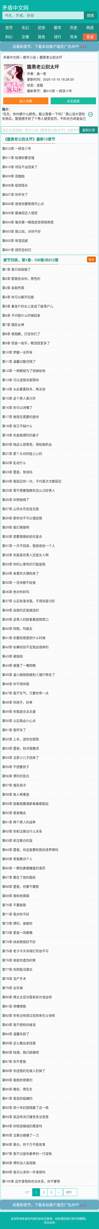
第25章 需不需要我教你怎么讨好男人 (28, 490)
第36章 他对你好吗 (15, 591)
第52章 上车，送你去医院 (20, 739)
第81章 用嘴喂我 (14, 1006)
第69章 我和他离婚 (15, 895)
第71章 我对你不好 (15, 914)
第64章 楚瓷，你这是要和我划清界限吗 (30, 849)
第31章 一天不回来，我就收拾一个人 (28, 545)
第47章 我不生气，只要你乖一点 (25, 693)
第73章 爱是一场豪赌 (17, 932)
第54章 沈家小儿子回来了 (20, 757)
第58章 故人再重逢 (15, 794)
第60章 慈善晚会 (14, 812)
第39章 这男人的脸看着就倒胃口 (25, 619)
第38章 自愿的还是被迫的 (20, 610)
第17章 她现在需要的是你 (20, 416)
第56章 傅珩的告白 (15, 776)
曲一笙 (41, 73)
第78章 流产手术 (14, 978)
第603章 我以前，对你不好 (21, 231)
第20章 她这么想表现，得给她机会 (27, 444)
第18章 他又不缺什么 (17, 425)
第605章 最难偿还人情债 (20, 212)
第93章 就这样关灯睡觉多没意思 (25, 1116)
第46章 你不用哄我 (15, 683)
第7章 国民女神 (13, 324)
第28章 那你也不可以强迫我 (22, 518)
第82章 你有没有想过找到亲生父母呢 (28, 1015)
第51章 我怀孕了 (14, 729)
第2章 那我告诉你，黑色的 (21, 278)
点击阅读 (73, 101)
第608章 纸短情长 (15, 185)
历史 (73, 27)
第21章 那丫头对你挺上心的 (22, 453)
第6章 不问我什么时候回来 (21, 315)
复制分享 (88, 130)
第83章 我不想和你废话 (19, 1024)
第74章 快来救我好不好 (19, 941)
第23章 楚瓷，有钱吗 (17, 472)
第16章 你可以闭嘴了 (17, 407)
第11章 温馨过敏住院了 (19, 361)
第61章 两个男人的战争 (19, 822)
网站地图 (49, 1222)
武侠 (41, 27)
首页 (9, 27)
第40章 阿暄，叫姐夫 (17, 628)
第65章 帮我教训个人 (17, 858)
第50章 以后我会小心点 (19, 720)
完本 (73, 36)
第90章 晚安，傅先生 (17, 1089)
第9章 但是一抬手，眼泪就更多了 (26, 343)
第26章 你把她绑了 (15, 499)
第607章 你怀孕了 (15, 194)
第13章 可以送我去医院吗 (20, 379)
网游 (90, 27)
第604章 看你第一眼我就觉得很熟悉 (28, 222)
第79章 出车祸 (12, 987)
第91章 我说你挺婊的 (17, 1098)
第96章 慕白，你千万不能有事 (23, 1144)
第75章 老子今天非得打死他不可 (25, 951)
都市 (57, 27)
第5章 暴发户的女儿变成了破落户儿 (27, 306)
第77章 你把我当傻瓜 (17, 969)
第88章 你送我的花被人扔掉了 (23, 1070)
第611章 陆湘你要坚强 (18, 157)
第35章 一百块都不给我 (19, 582)
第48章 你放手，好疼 (17, 702)
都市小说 (29, 57)
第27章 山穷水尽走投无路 (20, 508)
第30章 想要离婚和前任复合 (22, 536)
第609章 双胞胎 (13, 176)
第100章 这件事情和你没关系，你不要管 (31, 1181)
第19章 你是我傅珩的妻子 (20, 435)
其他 (41, 36)
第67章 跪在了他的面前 (19, 877)
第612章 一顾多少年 (57, 90)
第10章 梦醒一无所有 (17, 352)
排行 (57, 36)
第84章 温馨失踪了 (15, 1033)
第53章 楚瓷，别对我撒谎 (20, 748)
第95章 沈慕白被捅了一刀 (20, 1135)
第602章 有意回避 (15, 240)
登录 (90, 36)
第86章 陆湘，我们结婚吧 (20, 1052)
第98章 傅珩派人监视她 (19, 1162)
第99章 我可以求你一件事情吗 (23, 1172)
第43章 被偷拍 (12, 656)
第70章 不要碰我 (14, 904)
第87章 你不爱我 (14, 1061)
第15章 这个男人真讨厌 (19, 398)
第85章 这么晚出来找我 (19, 1043)
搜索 (90, 15)
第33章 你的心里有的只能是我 (23, 564)
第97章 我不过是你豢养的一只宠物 (27, 1153)
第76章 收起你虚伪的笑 (19, 960)
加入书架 (25, 101)
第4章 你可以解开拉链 (18, 297)
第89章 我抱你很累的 (17, 1079)
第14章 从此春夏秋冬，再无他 (23, 389)
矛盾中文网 (15, 7)
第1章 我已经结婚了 (16, 269)
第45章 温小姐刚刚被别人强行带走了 (28, 674)
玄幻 (25, 27)
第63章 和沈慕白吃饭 (17, 840)
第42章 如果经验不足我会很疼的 (25, 647)
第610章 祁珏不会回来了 (20, 166)
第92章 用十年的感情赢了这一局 (25, 1107)
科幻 (9, 36)
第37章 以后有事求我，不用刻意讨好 (28, 600)
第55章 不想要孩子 (15, 766)
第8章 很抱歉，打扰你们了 (21, 333)
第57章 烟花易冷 (14, 785)
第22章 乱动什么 (14, 462)
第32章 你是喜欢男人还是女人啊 (25, 554)
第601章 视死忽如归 (16, 249)
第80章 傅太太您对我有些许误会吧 (27, 997)
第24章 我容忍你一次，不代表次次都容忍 (31, 481)
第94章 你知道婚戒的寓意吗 (22, 1126)
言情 (25, 36)
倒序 (91, 259)
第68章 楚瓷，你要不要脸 (20, 886)
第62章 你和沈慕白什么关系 (22, 831)
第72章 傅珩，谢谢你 (17, 923)
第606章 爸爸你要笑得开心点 (23, 203)
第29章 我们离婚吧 (15, 527)
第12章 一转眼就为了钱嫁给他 (23, 370)
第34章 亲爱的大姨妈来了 (20, 573)
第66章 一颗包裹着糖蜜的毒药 (23, 868)
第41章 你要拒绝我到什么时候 (23, 637)
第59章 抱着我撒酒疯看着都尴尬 (25, 803)
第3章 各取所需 (13, 287)
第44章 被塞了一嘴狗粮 (19, 665)
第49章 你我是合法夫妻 (19, 711)
